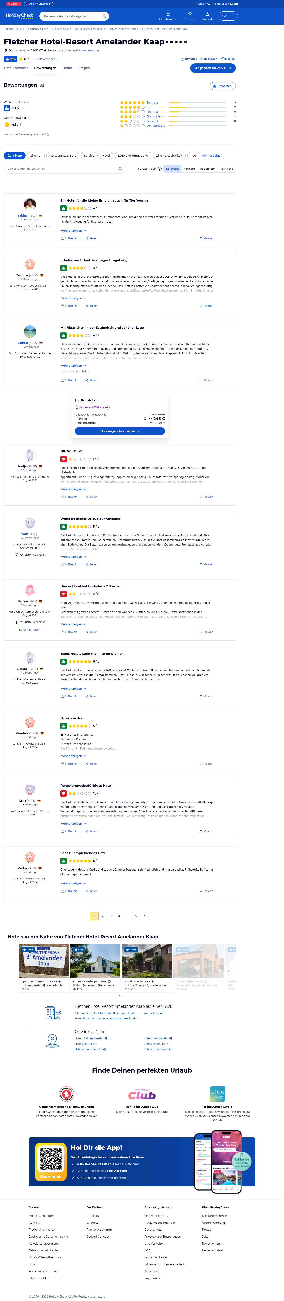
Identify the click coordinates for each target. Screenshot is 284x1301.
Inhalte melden (39, 1278)
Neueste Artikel (212, 1250)
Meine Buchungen (41, 1216)
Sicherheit (151, 1271)
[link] (168, 16)
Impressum (152, 1278)
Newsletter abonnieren (44, 1243)
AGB (147, 1250)
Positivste (226, 168)
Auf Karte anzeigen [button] (86, 50)
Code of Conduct (98, 1236)
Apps (32, 1264)
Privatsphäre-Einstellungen (162, 1236)
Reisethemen (211, 1243)
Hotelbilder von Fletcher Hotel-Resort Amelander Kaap (108, 1018)
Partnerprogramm (99, 1229)
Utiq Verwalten (154, 1243)
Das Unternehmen (214, 1216)
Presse (206, 1229)
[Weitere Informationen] (145, 418)
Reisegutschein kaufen (44, 1250)
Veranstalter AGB (156, 1216)
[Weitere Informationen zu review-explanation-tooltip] (57, 59)
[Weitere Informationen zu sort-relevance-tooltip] (159, 168)
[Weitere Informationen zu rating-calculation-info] (48, 134)
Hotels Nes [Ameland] (158, 1038)
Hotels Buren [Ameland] (90, 1049)
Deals (12, 3)
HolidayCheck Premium (45, 1257)
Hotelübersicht (16, 68)
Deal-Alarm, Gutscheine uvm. (48, 1236)
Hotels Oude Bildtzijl (157, 1044)
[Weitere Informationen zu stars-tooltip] (185, 42)
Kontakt (201, 3)
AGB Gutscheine (155, 1257)
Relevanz (172, 168)
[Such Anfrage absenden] (104, 16)
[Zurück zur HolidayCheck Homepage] (19, 16)
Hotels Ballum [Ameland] (91, 1038)
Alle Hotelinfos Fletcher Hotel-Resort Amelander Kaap (108, 1013)
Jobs (205, 1236)
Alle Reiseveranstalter (43, 1271)
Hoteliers (93, 1216)
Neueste (189, 168)
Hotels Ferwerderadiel (158, 1049)
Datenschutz (153, 1229)
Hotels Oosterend (86, 1044)
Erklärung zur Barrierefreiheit (164, 1264)
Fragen (84, 68)
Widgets (92, 1222)
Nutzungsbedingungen (160, 1222)
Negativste (207, 168)
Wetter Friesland (154, 1013)
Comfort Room (32, 629)
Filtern (17, 155)
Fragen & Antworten (42, 1229)
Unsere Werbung (213, 1222)
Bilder (67, 68)
